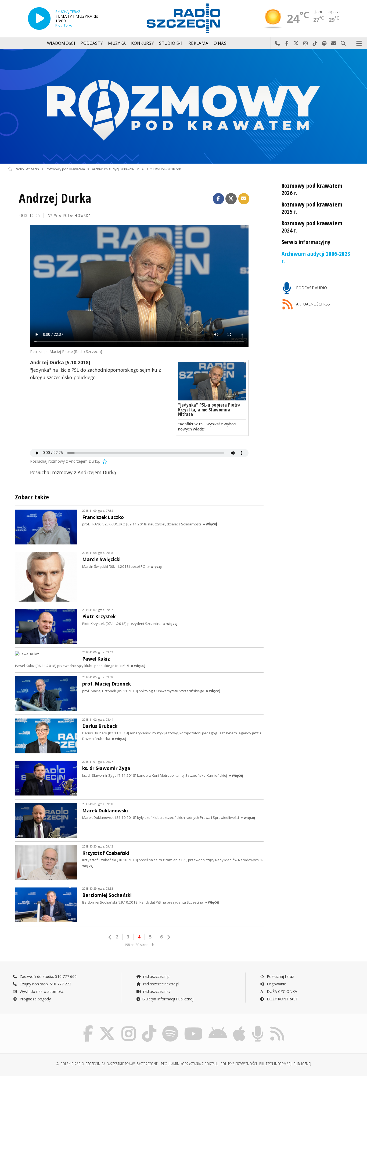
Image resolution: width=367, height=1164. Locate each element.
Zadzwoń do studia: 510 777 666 (48, 976)
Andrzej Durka (55, 198)
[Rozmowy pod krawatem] (183, 106)
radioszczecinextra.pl (160, 983)
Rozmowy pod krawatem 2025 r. (312, 207)
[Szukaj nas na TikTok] (149, 1026)
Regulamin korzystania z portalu (190, 1064)
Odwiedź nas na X (296, 43)
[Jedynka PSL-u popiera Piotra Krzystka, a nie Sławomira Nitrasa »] (212, 381)
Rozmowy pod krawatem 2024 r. (312, 226)
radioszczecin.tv (156, 991)
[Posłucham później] (104, 461)
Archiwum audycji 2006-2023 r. (115, 169)
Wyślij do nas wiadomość (334, 43)
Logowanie (276, 983)
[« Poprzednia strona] (110, 937)
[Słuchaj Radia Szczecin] (39, 18)
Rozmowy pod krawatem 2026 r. (312, 189)
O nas (220, 43)
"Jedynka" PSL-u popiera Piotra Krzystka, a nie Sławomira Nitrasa (209, 409)
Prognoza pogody (35, 998)
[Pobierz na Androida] (218, 1026)
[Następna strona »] (168, 937)
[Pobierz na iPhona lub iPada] (239, 1026)
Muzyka (117, 43)
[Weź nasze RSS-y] (277, 1026)
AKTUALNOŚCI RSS (312, 304)
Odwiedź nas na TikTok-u (315, 43)
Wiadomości (61, 43)
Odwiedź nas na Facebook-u (287, 43)
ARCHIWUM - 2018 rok (163, 169)
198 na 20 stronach (139, 944)
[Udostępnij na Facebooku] (218, 198)
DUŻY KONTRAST (282, 998)
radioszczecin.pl (156, 976)
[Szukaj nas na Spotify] (170, 1026)
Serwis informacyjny (306, 242)
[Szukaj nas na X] (107, 1026)
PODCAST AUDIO (311, 287)
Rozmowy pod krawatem (65, 169)
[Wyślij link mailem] (244, 198)
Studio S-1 (171, 43)
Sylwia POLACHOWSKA (69, 215)
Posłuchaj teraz (280, 976)
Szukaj (343, 43)
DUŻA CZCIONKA (281, 991)
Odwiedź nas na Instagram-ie (305, 43)
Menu (359, 43)
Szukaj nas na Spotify (324, 43)
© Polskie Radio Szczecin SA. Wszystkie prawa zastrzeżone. (107, 1064)
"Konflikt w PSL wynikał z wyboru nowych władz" (208, 426)
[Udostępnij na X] (231, 198)
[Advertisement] (51, 1117)
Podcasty (91, 43)
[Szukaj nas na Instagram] (128, 1026)
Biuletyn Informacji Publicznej (167, 998)
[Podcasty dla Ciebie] (258, 1026)
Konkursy (142, 43)
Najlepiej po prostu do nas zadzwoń (277, 43)
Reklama (198, 43)
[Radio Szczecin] (183, 18)
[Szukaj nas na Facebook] (88, 1026)
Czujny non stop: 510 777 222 (45, 983)
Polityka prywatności (239, 1064)
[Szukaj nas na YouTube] (193, 1026)
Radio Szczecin (27, 169)
